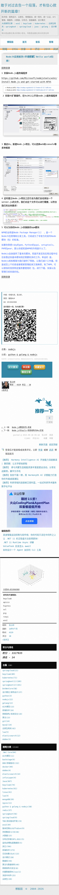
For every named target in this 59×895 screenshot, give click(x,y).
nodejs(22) (7, 699)
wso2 (18, 23)
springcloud (25, 27)
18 (10, 636)
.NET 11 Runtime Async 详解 (18, 542)
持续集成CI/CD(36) (10, 832)
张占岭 (12, 382)
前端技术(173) (8, 850)
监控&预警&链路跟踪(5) (12, 843)
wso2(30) (6, 825)
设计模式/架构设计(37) (12, 692)
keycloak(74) (8, 785)
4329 (11, 632)
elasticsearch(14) (11, 774)
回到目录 (6, 68)
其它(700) (6, 846)
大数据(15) (7, 836)
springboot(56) (9, 814)
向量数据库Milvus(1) (11, 872)
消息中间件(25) (9, 875)
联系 (38, 42)
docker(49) (7, 767)
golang (45, 27)
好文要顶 (13, 367)
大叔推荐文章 (7, 23)
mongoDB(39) (8, 799)
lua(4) (5, 796)
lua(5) (5, 732)
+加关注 (5, 390)
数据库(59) (7, 861)
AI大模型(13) (8, 707)
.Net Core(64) (9, 752)
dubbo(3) (6, 739)
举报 (51, 438)
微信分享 (26, 372)
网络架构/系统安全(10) (12, 714)
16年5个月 (13, 629)
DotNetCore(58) (9, 689)
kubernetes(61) (9, 789)
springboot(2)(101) (11, 685)
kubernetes (40, 23)
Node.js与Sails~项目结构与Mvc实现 (27, 430)
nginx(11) (7, 803)
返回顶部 (53, 444)
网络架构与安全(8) (10, 868)
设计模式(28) (8, 857)
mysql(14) (7, 725)
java (36, 27)
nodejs (11, 349)
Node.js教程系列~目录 (21, 427)
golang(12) (7, 703)
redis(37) (7, 810)
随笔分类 (7, 747)
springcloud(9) (9, 818)
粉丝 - (15, 385)
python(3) (7, 696)
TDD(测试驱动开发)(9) (12, 821)
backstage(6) (8, 760)
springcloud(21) (10, 670)
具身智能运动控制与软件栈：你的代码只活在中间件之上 (29, 535)
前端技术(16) (8, 710)
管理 (51, 42)
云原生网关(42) (9, 728)
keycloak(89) (8, 674)
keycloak (27, 23)
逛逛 (51, 450)
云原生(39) (7, 879)
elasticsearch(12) (11, 736)
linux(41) (7, 792)
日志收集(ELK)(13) (10, 854)
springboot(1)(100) (11, 681)
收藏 (45, 438)
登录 (40, 450)
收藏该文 (39, 367)
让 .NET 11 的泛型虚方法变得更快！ (21, 538)
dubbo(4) (6, 770)
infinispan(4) (9, 778)
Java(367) (7, 781)
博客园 (10, 42)
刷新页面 (43, 444)
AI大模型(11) (8, 756)
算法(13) (6, 718)
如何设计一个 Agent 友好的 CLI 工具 (22, 550)
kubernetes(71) (9, 678)
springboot (11, 27)
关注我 (26, 367)
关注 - (26, 385)
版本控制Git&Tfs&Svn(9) (13, 828)
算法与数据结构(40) (10, 865)
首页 (24, 42)
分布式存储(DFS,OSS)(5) (13, 839)
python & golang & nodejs (22, 354)
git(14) (6, 721)
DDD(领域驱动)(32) (10, 763)
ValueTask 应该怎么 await (17, 546)
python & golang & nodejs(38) (17, 807)
